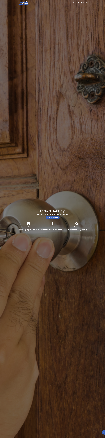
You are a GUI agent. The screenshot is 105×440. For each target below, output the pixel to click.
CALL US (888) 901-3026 (53, 217)
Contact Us (85, 2)
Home (69, 2)
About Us (80, 2)
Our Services (74, 2)
